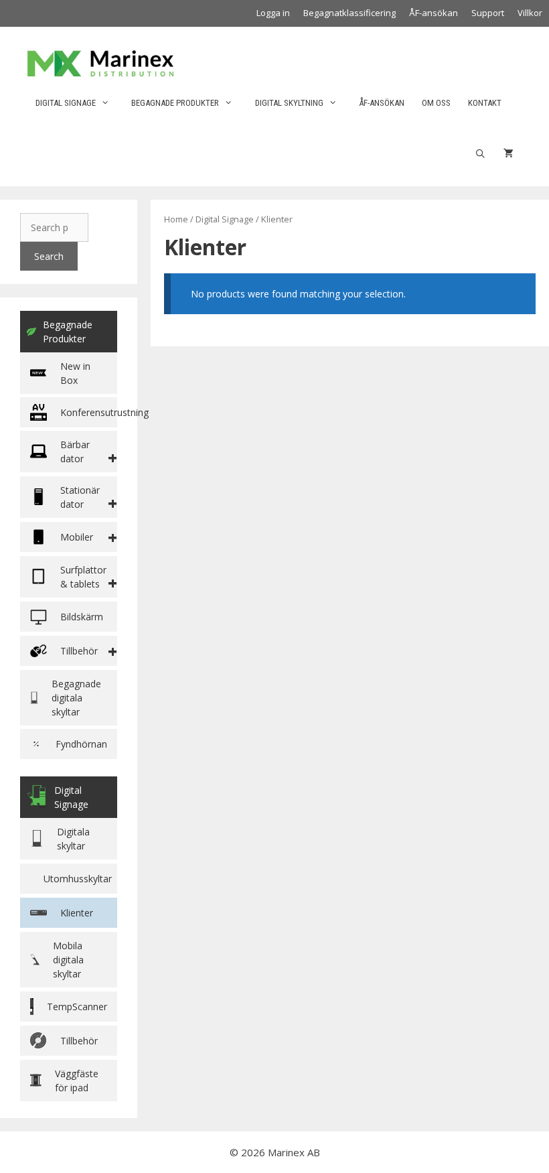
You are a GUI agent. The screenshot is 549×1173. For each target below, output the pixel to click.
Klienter (76, 912)
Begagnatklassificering (349, 13)
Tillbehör (79, 1040)
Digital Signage (65, 103)
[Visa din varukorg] (508, 154)
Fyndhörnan (81, 744)
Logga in (273, 13)
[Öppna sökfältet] (480, 154)
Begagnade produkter (175, 103)
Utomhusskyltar (78, 878)
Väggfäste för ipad (76, 1080)
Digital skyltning (289, 103)
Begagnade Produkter (67, 331)
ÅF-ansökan (433, 13)
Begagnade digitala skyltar (76, 697)
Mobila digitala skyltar (68, 959)
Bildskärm (81, 616)
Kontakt (484, 103)
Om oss (436, 103)
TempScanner (77, 1006)
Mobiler (76, 537)
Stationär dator (80, 497)
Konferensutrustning (88, 412)
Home (176, 219)
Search (49, 256)
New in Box (75, 373)
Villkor (530, 13)
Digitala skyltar (73, 838)
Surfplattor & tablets (83, 576)
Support (487, 13)
